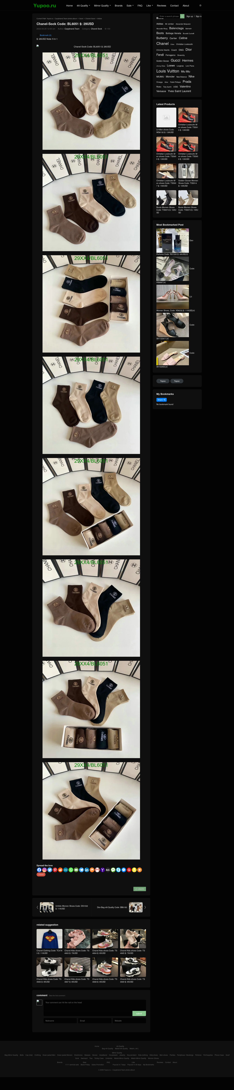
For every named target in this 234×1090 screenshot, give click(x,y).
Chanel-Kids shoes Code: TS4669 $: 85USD (132, 980)
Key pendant (131, 1055)
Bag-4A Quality (107, 1048)
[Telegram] (81, 869)
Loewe (171, 65)
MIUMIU (160, 76)
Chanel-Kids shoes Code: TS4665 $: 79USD (132, 952)
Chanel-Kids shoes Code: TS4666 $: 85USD (49, 980)
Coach (174, 50)
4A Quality (82, 5)
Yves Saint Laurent (179, 91)
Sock (81, 18)
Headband (103, 1055)
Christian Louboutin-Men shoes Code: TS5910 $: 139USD (188, 127)
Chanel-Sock (90, 18)
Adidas (159, 23)
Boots (160, 33)
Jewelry (122, 1055)
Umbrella (108, 1058)
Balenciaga (176, 28)
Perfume (198, 1055)
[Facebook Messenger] (123, 869)
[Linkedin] (86, 869)
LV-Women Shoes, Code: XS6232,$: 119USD (175, 303)
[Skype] (118, 869)
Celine (183, 38)
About (186, 5)
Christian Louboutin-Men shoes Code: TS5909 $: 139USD (166, 156)
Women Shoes (153, 1058)
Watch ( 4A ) (134, 1048)
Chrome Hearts (162, 50)
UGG (175, 86)
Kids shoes (154, 1055)
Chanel (41, 874)
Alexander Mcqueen (183, 24)
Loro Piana (190, 66)
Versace (161, 91)
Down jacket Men (49, 1055)
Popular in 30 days (134, 1064)
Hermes (187, 60)
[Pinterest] (55, 869)
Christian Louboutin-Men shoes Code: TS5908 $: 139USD (188, 156)
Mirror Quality (101, 5)
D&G (181, 49)
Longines (180, 66)
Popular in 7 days (119, 1064)
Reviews (161, 5)
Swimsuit (84, 1058)
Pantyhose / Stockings (185, 1055)
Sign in (199, 16)
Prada (187, 81)
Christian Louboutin (184, 44)
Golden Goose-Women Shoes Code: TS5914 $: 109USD (188, 183)
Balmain (189, 28)
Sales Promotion (98, 1064)
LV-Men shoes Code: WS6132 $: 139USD (165, 131)
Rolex (158, 86)
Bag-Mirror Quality (11, 1055)
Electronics (78, 1055)
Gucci (175, 60)
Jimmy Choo (160, 66)
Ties (90, 1058)
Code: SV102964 (175, 359)
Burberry (162, 38)
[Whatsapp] (71, 869)
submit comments (139, 1014)
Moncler (170, 76)
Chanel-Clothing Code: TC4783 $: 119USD (49, 952)
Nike (191, 76)
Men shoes (164, 1055)
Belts (22, 1055)
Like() (139, 888)
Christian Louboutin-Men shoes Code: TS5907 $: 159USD (166, 183)
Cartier (173, 38)
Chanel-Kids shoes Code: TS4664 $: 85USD (104, 952)
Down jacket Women (64, 1055)
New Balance (181, 77)
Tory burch (167, 87)
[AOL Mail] (107, 869)
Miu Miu (185, 71)
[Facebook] (39, 869)
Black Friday (85, 1064)
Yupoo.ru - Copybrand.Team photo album (62, 18)
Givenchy (181, 55)
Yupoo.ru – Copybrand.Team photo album (119, 1070)
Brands (119, 5)
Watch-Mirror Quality (138, 1058)
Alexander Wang (161, 29)
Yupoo (163, 381)
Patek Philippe (175, 82)
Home (69, 5)
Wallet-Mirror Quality (121, 1058)
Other (166, 82)
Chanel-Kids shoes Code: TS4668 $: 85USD (104, 980)
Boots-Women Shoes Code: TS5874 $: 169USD (166, 210)
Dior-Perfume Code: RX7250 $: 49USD (175, 247)
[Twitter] (49, 869)
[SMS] (113, 869)
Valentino (185, 86)
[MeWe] (65, 869)
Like (148, 5)
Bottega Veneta (173, 33)
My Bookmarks (148, 1064)
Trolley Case (99, 1058)
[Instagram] (44, 869)
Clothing (38, 1055)
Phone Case (219, 1055)
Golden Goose (162, 60)
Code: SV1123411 (175, 331)
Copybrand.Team (72, 28)
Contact (174, 5)
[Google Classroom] (129, 869)
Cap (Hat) (29, 1055)
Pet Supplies (208, 1055)
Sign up (189, 16)
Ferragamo (170, 55)
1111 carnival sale (72, 1064)
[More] (139, 869)
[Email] (76, 869)
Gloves (94, 1055)
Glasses (87, 1055)
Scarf (228, 1055)
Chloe (172, 44)
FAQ (140, 5)
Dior (189, 49)
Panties (172, 1055)
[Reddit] (60, 869)
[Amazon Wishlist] (134, 869)
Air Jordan (169, 24)
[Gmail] (97, 869)
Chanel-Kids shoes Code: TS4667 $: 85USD (76, 980)
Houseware (113, 1055)
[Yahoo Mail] (102, 869)
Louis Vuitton (167, 71)
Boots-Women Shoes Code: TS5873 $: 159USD (188, 210)
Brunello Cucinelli (188, 33)
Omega (159, 82)
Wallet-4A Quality (121, 1048)
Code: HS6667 (175, 275)
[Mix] (92, 869)
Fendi (160, 54)
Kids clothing (143, 1055)
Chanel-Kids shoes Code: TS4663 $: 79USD (76, 952)
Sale (129, 5)
